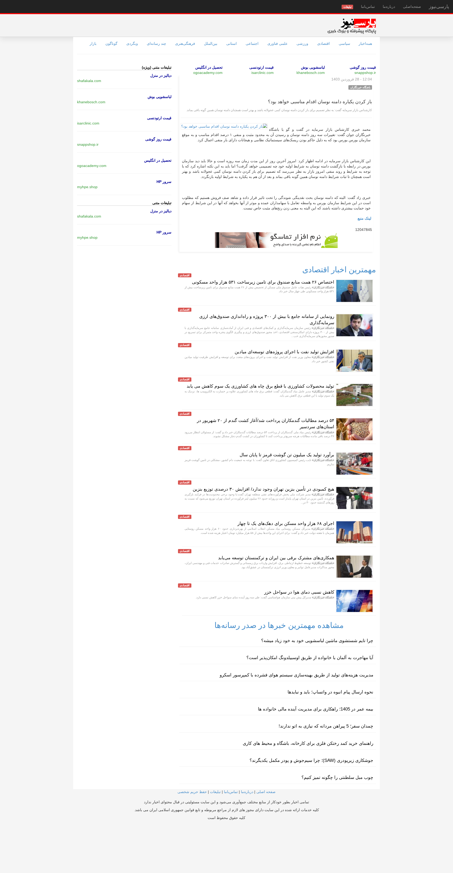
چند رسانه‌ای (156, 43)
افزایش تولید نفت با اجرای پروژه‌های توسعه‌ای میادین (284, 351)
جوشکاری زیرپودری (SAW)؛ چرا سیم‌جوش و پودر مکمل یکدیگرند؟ (311, 760)
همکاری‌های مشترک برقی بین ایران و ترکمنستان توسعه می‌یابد (276, 557)
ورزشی (302, 43)
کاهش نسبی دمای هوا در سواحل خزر (299, 592)
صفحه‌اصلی (412, 6)
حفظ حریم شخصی (192, 792)
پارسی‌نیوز (439, 6)
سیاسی (344, 43)
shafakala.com (89, 81)
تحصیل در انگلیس (209, 67)
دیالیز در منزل (160, 75)
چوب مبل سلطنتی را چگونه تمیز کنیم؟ (337, 777)
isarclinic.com (262, 73)
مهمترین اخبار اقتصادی (339, 269)
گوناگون (111, 43)
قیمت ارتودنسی (261, 67)
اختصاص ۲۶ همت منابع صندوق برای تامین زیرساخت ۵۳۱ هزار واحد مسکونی (263, 282)
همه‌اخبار (365, 43)
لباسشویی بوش (313, 67)
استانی (231, 43)
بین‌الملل (210, 43)
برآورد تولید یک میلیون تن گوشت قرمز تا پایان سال (287, 454)
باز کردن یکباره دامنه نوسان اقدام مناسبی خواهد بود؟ (320, 101)
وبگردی (132, 43)
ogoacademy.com (208, 73)
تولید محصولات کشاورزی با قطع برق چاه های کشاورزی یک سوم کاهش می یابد (260, 386)
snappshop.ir (365, 73)
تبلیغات (215, 792)
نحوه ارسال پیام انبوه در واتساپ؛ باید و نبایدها (330, 692)
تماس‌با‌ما (368, 6)
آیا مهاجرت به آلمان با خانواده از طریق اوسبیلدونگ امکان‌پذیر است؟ (309, 657)
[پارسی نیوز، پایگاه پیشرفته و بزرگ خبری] (351, 26)
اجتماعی (252, 43)
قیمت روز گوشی (363, 67)
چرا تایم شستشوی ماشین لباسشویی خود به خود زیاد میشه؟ (317, 640)
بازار (93, 43)
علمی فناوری (277, 43)
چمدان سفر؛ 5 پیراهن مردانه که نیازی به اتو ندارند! (326, 726)
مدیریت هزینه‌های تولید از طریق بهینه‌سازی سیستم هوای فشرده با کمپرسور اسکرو (296, 675)
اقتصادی (323, 43)
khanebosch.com (310, 73)
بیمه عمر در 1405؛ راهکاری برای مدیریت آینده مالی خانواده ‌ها (315, 709)
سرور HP (164, 182)
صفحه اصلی (266, 792)
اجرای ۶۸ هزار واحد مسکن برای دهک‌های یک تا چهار (286, 523)
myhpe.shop (87, 187)
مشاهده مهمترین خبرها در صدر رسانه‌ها (279, 625)
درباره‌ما (389, 6)
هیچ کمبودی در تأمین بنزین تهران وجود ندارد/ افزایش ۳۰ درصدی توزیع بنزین (263, 489)
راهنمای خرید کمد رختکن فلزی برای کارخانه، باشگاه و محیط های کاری (308, 743)
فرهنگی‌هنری (185, 43)
